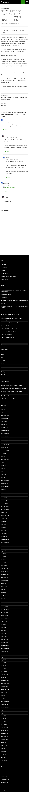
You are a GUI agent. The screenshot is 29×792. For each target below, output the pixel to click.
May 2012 (3, 456)
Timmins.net (5, 2)
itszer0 (5, 120)
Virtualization (4, 375)
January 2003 (4, 730)
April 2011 (3, 471)
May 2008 (3, 559)
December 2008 (5, 539)
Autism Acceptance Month (7, 337)
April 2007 (3, 598)
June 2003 (3, 716)
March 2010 (4, 498)
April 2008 (3, 562)
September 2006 (5, 618)
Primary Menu (27, 2)
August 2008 (4, 551)
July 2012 (3, 453)
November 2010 (5, 480)
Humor (2, 354)
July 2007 (3, 589)
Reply (6, 129)
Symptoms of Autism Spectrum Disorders (11, 323)
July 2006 (3, 624)
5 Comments (15, 23)
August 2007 (4, 586)
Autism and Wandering (6, 334)
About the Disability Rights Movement (10, 331)
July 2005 (3, 660)
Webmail (3, 303)
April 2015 (3, 412)
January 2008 (4, 571)
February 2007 (4, 604)
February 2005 (4, 674)
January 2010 (4, 503)
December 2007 (5, 574)
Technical (3, 366)
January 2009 (4, 536)
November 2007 (5, 577)
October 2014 (4, 418)
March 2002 (4, 760)
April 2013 (3, 439)
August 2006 (4, 621)
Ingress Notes (4, 279)
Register (3, 770)
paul (10, 23)
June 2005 (3, 663)
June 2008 (3, 556)
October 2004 (4, 686)
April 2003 (3, 721)
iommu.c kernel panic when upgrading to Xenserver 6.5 (14, 388)
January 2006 (4, 642)
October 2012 (4, 447)
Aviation (3, 270)
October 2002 (4, 739)
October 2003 (4, 704)
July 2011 (3, 465)
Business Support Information (8, 276)
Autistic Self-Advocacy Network (9, 328)
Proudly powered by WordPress (7, 790)
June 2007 (3, 592)
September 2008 (5, 548)
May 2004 (3, 698)
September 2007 (5, 583)
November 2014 (5, 415)
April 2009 (3, 530)
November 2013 (5, 433)
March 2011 (4, 474)
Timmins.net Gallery (6, 294)
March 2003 (4, 724)
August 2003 (4, 710)
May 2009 (3, 527)
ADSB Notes (4, 267)
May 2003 (3, 719)
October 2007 (4, 580)
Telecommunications (6, 369)
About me (3, 264)
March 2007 (4, 601)
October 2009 (4, 512)
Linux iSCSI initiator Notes (7, 396)
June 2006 (3, 627)
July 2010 (3, 489)
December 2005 (5, 645)
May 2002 (3, 754)
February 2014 (4, 424)
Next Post (3, 104)
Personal (3, 360)
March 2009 (4, 533)
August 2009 (4, 518)
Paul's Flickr (4, 297)
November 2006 (5, 612)
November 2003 (5, 701)
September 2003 (5, 707)
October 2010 (4, 483)
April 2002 (3, 757)
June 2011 (3, 468)
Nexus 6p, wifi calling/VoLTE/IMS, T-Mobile (11, 385)
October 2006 (4, 615)
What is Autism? (5, 325)
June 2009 (3, 524)
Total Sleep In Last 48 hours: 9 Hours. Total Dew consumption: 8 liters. (14, 97)
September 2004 (5, 689)
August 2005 (4, 657)
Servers (3, 363)
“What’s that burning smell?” (8, 398)
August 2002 (4, 745)
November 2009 (5, 509)
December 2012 (5, 445)
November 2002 (5, 736)
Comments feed (5, 779)
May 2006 (3, 630)
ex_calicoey (6, 183)
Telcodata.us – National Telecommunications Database (14, 300)
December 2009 (5, 506)
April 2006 (3, 633)
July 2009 (3, 521)
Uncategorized (5, 8)
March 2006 (4, 636)
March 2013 (4, 442)
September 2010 (5, 486)
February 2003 (4, 727)
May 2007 (3, 595)
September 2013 (5, 436)
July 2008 (3, 554)
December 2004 (5, 680)
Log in (2, 773)
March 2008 (4, 565)
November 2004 (5, 683)
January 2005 (4, 677)
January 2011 (4, 477)
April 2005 (3, 668)
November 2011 (5, 459)
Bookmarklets (4, 273)
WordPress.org (4, 782)
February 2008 (4, 568)
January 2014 (4, 427)
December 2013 (5, 430)
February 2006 (4, 639)
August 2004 (4, 692)
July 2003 (3, 713)
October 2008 (4, 545)
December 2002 (5, 733)
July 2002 (3, 748)
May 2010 (3, 492)
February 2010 (4, 501)
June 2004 (3, 695)
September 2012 (5, 450)
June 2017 (3, 409)
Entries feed (4, 776)
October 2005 (4, 651)
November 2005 (5, 648)
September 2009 (5, 515)
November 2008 (5, 542)
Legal (2, 357)
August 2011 (4, 462)
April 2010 (3, 495)
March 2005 (4, 671)
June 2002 (3, 751)
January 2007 (4, 607)
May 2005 (3, 665)
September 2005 (5, 654)
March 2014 (4, 421)
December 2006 (5, 610)
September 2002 (5, 742)
